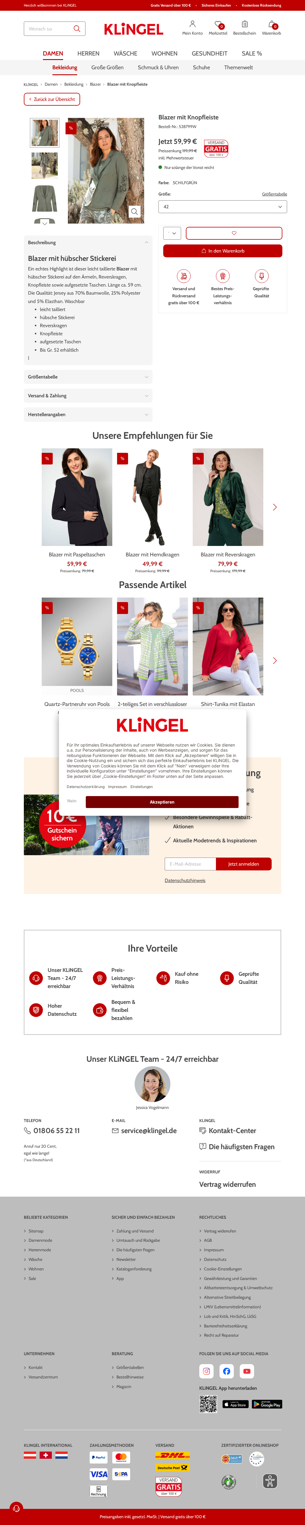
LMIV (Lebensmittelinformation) (232, 1306)
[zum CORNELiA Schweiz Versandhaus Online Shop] (46, 1455)
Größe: (164, 194)
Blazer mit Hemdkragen (152, 554)
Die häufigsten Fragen (242, 1146)
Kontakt (36, 1367)
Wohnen (36, 1269)
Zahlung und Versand (135, 1231)
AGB (208, 1240)
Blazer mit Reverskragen (228, 554)
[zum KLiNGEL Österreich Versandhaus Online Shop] (30, 1455)
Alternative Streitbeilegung (227, 1297)
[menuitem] (53, 53)
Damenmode (40, 1240)
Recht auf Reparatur (221, 1335)
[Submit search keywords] (77, 28)
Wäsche (35, 1259)
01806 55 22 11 (56, 1130)
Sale (32, 1278)
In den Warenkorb (226, 251)
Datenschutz (215, 1259)
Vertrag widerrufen (227, 1184)
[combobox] (54, 28)
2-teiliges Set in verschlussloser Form (152, 708)
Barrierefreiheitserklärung (225, 1326)
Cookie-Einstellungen (223, 1269)
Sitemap (36, 1231)
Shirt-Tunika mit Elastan (228, 704)
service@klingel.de (149, 1130)
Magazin (123, 1386)
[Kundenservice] (16, 1508)
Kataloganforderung (134, 1269)
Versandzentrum (43, 1377)
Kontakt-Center (232, 1130)
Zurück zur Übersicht (54, 99)
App (120, 1278)
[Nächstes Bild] (44, 223)
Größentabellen (130, 1367)
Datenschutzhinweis (185, 880)
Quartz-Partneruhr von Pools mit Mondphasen (77, 708)
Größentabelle (274, 194)
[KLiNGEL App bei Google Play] (267, 1404)
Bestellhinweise (130, 1377)
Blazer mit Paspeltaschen (77, 554)
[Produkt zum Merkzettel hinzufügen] (234, 233)
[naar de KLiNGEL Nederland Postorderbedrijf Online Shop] (61, 1455)
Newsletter (126, 1259)
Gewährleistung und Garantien (230, 1278)
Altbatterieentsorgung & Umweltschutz (238, 1287)
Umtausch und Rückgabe (138, 1240)
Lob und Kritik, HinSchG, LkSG (230, 1316)
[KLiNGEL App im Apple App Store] (235, 1404)
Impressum (214, 1249)
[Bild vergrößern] (135, 212)
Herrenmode (40, 1249)
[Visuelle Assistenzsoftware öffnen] (267, 1481)
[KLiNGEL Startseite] (134, 29)
